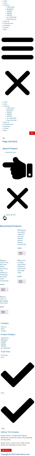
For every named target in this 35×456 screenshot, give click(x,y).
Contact (6, 27)
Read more (20, 253)
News (5, 29)
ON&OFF (9, 11)
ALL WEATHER (11, 17)
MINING (9, 13)
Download (6, 25)
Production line (8, 23)
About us (6, 21)
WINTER (9, 15)
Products (6, 5)
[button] (17, 65)
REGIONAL (10, 9)
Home (5, 1)
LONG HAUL (11, 7)
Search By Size (11, 19)
